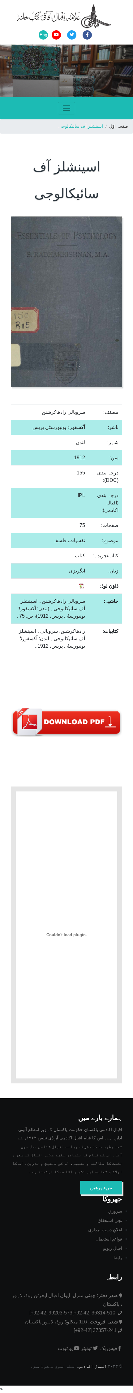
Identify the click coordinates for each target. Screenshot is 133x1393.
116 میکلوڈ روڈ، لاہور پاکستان (71, 1321)
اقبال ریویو (112, 1248)
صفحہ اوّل (118, 126)
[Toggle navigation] (66, 108)
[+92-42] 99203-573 (50, 1312)
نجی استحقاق (109, 1220)
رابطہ (117, 1257)
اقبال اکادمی (92, 1366)
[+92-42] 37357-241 (95, 1330)
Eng (43, 34)
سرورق (115, 1211)
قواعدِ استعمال (109, 1239)
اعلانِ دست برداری (105, 1229)
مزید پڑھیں (101, 1187)
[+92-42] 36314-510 (94, 1312)
